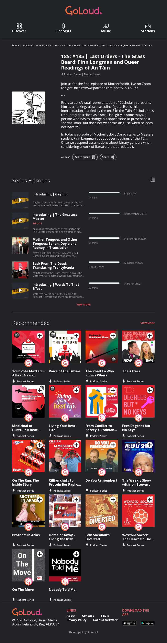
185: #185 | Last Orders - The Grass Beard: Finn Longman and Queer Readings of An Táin (103, 45)
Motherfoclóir (43, 45)
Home (15, 45)
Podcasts (27, 45)
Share (106, 156)
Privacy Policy (77, 620)
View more (83, 304)
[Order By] (152, 179)
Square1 (92, 632)
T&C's (104, 616)
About (71, 616)
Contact (88, 616)
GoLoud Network (105, 620)
